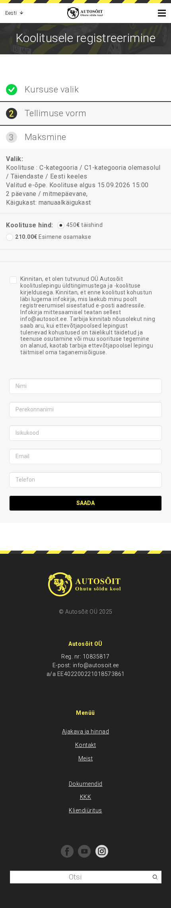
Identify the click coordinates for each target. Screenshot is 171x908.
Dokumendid (86, 784)
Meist (85, 758)
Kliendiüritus (85, 810)
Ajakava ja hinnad (85, 731)
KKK (85, 797)
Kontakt (85, 745)
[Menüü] (159, 13)
